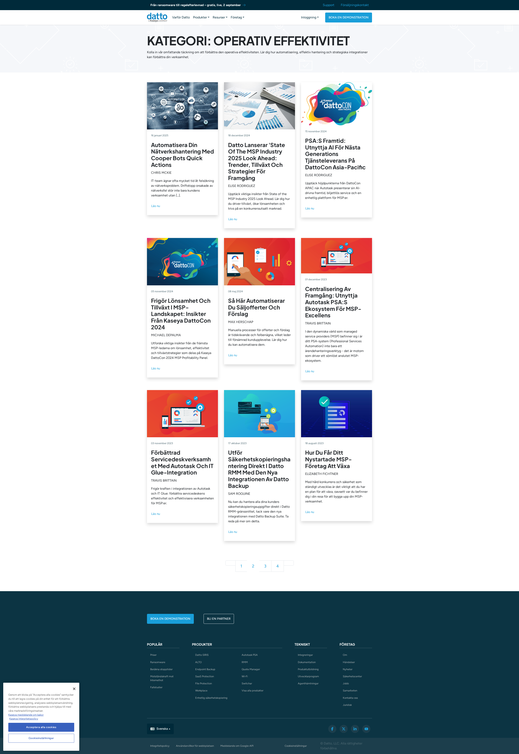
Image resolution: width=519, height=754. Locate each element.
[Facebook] (332, 729)
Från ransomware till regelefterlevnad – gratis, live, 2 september (195, 5)
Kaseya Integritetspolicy (23, 718)
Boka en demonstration (349, 17)
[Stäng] (74, 688)
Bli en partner (219, 619)
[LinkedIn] (355, 729)
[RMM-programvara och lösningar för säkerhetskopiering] (157, 17)
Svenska (162, 729)
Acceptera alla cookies (41, 727)
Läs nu (155, 206)
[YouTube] (366, 729)
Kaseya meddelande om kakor (26, 714)
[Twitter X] (343, 729)
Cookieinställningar (296, 745)
